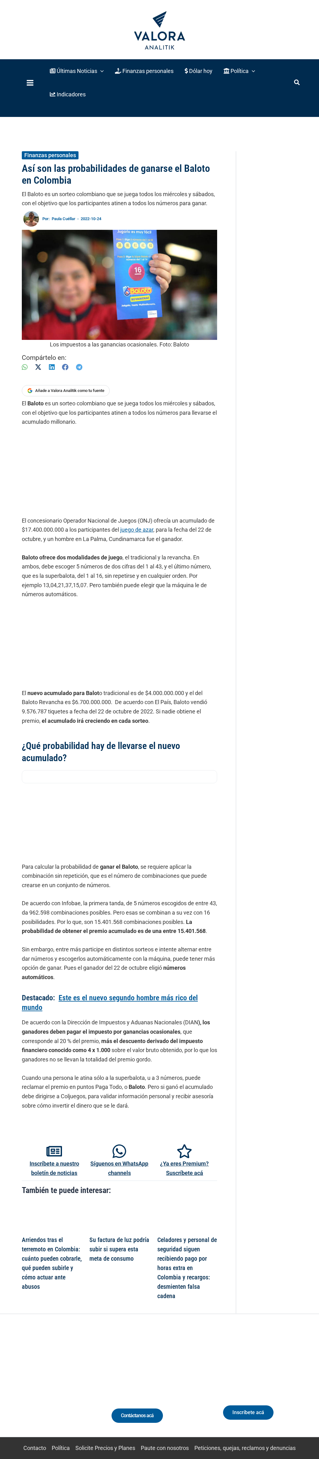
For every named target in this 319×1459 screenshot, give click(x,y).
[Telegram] (79, 367)
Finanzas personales (50, 155)
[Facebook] (65, 367)
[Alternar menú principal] (30, 83)
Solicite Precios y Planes (105, 1448)
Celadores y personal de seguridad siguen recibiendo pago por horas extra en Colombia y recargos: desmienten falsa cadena (187, 1268)
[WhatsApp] (24, 367)
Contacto (34, 1448)
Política (61, 1448)
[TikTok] (54, 1387)
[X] (38, 367)
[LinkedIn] (52, 367)
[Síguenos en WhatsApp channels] (119, 1151)
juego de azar (136, 529)
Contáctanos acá (137, 1415)
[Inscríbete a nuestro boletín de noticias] (54, 1151)
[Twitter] (19, 1387)
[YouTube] (65, 1387)
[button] (76, 71)
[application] (100, 71)
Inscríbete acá (248, 1412)
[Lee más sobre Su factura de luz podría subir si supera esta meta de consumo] (119, 1217)
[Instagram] (42, 1387)
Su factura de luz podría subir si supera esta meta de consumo (119, 1249)
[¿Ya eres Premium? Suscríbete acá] (184, 1151)
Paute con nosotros (165, 1448)
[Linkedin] (31, 1387)
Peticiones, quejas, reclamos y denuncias (245, 1448)
